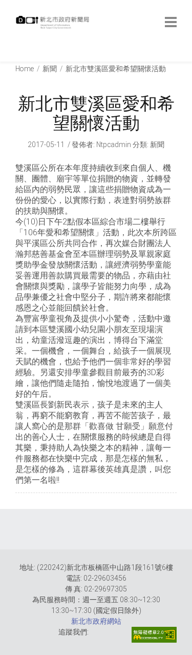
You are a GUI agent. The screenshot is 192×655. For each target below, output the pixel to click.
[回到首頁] (53, 25)
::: (17, 56)
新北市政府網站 (96, 621)
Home (24, 69)
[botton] (171, 22)
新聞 (49, 69)
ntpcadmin (113, 144)
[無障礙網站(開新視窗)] (154, 635)
